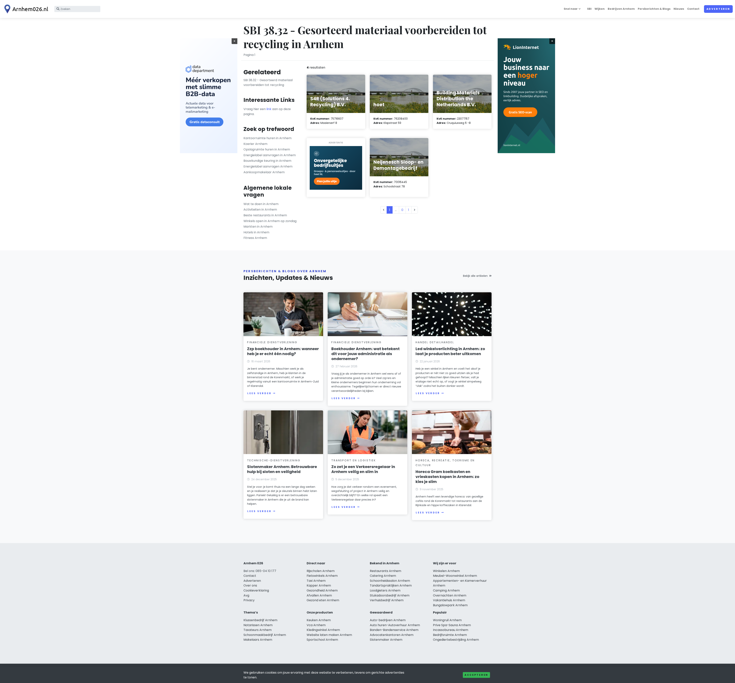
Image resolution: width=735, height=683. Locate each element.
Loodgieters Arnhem (385, 590)
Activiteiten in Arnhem (260, 209)
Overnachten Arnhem (449, 595)
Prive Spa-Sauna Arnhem (452, 625)
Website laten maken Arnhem (329, 635)
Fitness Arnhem (255, 238)
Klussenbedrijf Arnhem (260, 620)
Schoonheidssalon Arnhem (390, 580)
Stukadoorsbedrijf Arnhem (389, 595)
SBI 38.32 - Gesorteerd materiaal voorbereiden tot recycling (268, 82)
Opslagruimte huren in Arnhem (266, 149)
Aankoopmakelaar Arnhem (264, 172)
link (268, 109)
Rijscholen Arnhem (321, 571)
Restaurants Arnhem (385, 571)
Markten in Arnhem (258, 226)
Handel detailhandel (435, 342)
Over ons (250, 585)
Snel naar (571, 9)
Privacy (249, 600)
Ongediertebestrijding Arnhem (456, 639)
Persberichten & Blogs (654, 9)
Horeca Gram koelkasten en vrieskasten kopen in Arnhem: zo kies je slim (447, 476)
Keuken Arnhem (319, 620)
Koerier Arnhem (255, 144)
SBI (589, 9)
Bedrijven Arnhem (621, 9)
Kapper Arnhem (319, 585)
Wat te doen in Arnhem (260, 204)
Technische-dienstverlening (274, 460)
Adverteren (718, 9)
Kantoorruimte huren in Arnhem (267, 138)
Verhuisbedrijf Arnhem (386, 600)
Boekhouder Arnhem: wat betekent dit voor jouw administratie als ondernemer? (365, 353)
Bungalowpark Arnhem (450, 605)
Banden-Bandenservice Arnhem (394, 630)
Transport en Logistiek (353, 460)
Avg (246, 595)
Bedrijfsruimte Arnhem (450, 635)
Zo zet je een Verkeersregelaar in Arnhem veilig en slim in (363, 469)
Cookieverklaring (256, 590)
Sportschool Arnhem (322, 639)
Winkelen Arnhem (446, 571)
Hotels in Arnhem (256, 232)
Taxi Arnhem (316, 580)
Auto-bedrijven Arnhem (388, 620)
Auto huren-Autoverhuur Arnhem (395, 625)
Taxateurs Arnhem (257, 630)
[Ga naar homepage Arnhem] (25, 9)
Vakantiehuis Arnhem (449, 600)
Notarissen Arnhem (258, 625)
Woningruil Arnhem (447, 620)
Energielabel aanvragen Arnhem (267, 166)
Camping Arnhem (446, 590)
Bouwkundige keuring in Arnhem (267, 160)
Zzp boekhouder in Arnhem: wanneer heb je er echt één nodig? (283, 351)
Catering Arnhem (383, 576)
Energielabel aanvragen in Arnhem (269, 155)
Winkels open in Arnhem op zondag (269, 221)
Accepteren (476, 674)
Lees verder (259, 393)
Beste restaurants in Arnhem (265, 215)
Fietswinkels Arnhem (322, 576)
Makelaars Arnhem (257, 639)
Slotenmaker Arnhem (386, 639)
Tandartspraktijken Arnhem (391, 585)
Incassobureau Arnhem (450, 630)
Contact (693, 9)
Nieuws (679, 9)
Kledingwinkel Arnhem (323, 630)
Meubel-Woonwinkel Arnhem (455, 576)
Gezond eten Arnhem (323, 600)
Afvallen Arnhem (319, 595)
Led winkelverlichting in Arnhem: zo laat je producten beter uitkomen (450, 351)
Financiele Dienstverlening (272, 342)
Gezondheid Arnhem (322, 590)
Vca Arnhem (316, 625)
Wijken (600, 9)
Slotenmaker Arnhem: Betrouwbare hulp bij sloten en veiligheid (282, 469)
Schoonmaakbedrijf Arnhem (264, 635)
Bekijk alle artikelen (475, 276)
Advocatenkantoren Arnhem (391, 635)
